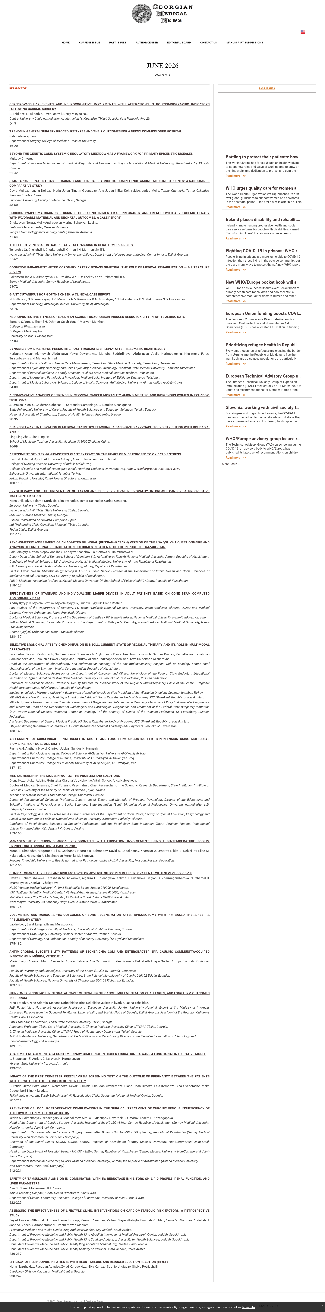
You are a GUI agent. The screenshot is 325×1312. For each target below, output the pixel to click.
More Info (248, 1307)
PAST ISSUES (267, 88)
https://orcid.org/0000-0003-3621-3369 (153, 469)
